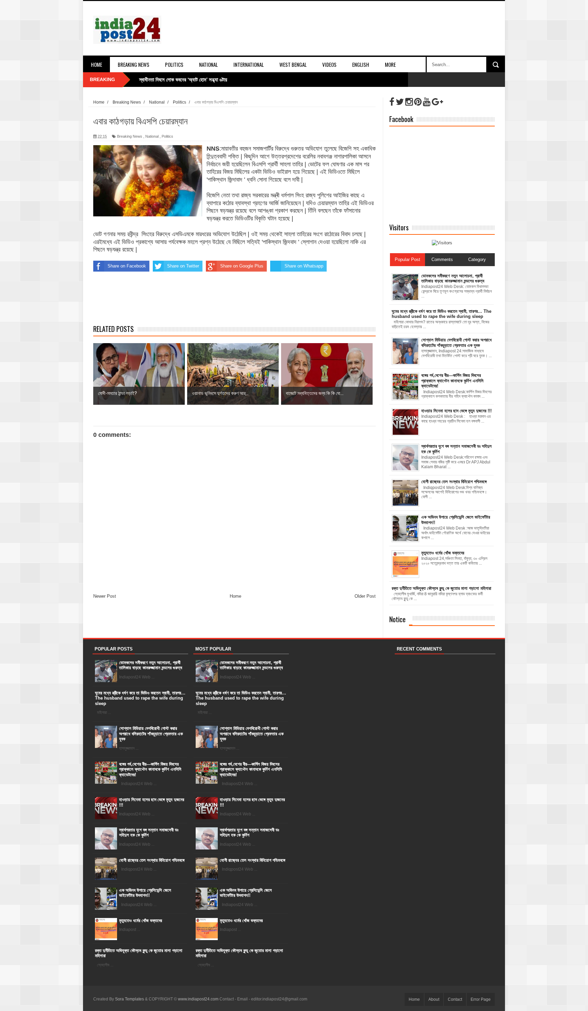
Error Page (481, 999)
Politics (174, 64)
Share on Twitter (183, 266)
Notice (397, 619)
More (390, 64)
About (433, 999)
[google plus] (437, 101)
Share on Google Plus (241, 266)
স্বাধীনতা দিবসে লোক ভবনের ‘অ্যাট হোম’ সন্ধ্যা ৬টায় (183, 79)
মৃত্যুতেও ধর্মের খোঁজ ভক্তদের (140, 920)
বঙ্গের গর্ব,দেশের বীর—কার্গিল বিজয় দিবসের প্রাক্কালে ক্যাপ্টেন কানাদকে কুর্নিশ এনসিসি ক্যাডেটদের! (150, 769)
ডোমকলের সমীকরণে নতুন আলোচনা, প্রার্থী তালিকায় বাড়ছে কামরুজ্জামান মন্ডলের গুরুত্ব (150, 665)
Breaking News (133, 64)
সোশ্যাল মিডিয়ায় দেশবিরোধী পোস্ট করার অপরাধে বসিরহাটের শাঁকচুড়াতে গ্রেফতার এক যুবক (151, 733)
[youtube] (426, 101)
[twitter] (400, 101)
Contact (455, 999)
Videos (329, 64)
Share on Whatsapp (303, 266)
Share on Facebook (127, 266)
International (248, 64)
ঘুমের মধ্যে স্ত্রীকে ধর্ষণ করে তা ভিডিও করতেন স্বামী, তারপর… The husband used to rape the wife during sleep (140, 698)
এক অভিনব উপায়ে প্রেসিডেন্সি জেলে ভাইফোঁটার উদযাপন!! (145, 893)
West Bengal (293, 64)
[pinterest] (418, 101)
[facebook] (391, 101)
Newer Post (104, 596)
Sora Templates (129, 999)
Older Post (365, 596)
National (208, 64)
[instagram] (409, 101)
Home (96, 64)
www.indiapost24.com (198, 999)
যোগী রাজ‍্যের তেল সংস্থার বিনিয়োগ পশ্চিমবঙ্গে (151, 860)
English (360, 64)
